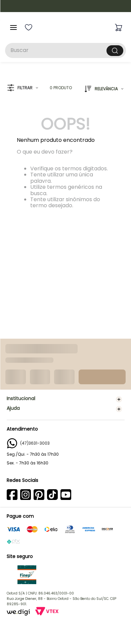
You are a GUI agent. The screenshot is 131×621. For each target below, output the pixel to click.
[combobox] (65, 50)
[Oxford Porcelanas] (66, 27)
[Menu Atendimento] (115, 605)
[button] (23, 88)
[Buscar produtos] (114, 50)
